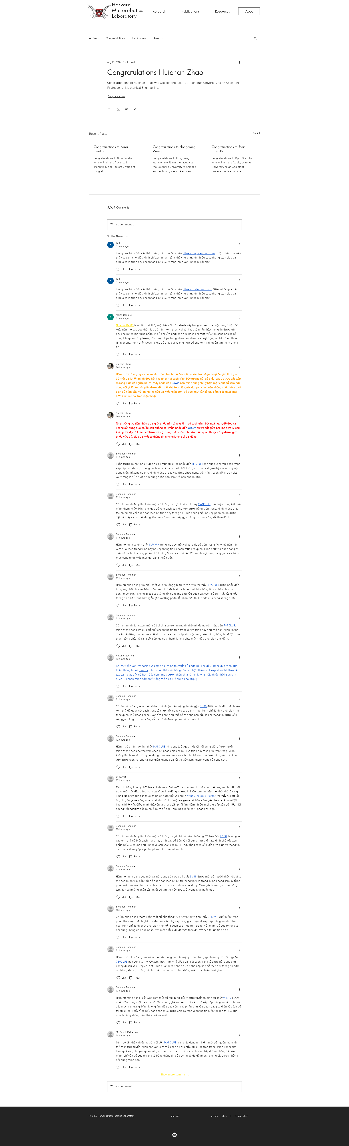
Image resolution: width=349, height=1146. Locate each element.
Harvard (121, 5)
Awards (158, 38)
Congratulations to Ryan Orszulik (229, 149)
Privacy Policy (241, 1116)
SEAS (224, 1116)
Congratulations (115, 38)
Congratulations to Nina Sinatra (111, 149)
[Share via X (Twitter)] (118, 109)
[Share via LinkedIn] (127, 109)
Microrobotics (127, 10)
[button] (159, 11)
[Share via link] (135, 109)
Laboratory (124, 16)
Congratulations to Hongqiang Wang (174, 149)
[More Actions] (239, 245)
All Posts (94, 38)
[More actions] (239, 62)
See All (256, 133)
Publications (139, 38)
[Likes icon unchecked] (118, 269)
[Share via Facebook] (109, 109)
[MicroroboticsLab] (174, 1135)
